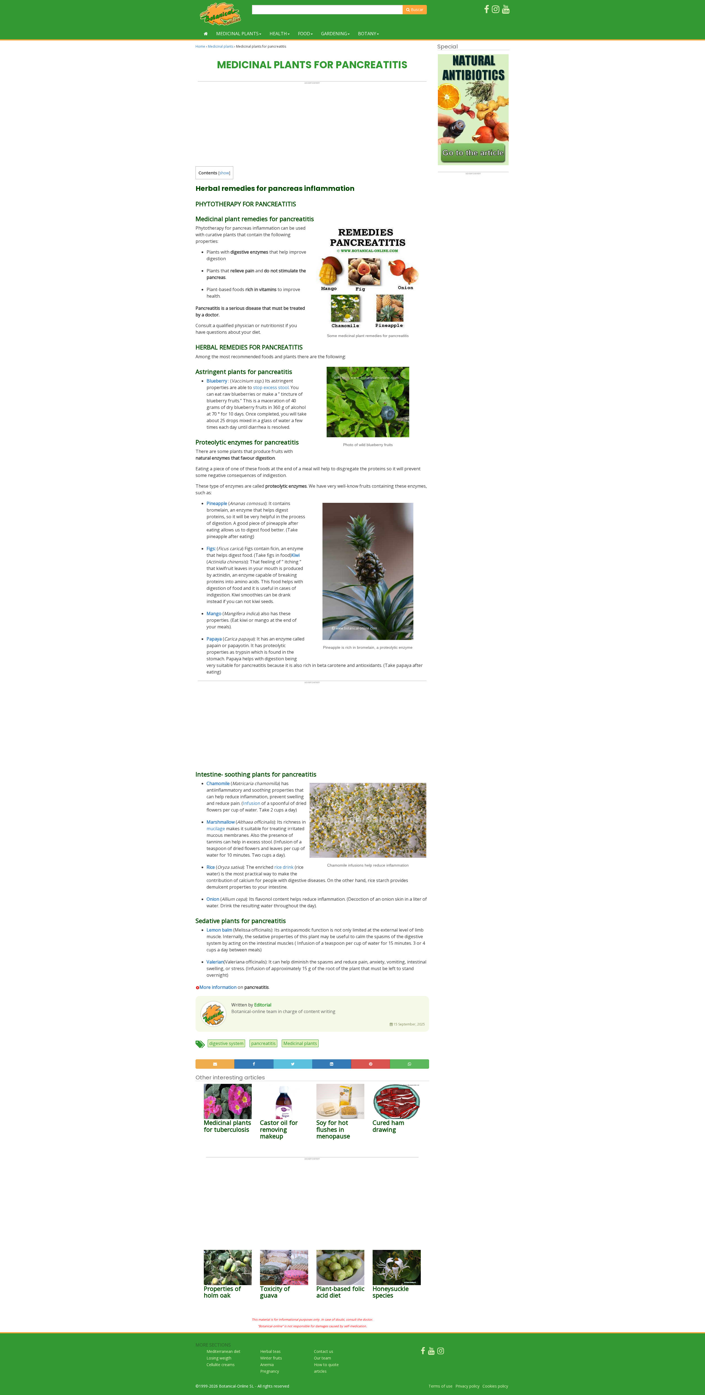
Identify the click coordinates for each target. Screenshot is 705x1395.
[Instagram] (440, 1352)
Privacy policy (467, 1386)
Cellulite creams (221, 1364)
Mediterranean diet (223, 1351)
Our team (322, 1358)
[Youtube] (431, 1352)
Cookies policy (495, 1386)
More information (218, 987)
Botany (367, 34)
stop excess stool (271, 387)
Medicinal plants (237, 34)
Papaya (214, 639)
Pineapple (217, 503)
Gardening (334, 34)
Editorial (262, 1005)
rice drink (284, 867)
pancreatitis (263, 1043)
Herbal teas (270, 1351)
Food (304, 34)
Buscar (416, 9)
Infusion (251, 803)
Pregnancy (269, 1371)
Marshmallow (221, 822)
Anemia (267, 1364)
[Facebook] (423, 1352)
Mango (214, 613)
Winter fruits (271, 1358)
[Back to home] (206, 33)
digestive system (226, 1043)
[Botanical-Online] (222, 14)
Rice (211, 867)
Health (278, 34)
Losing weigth (219, 1358)
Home (200, 46)
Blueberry (217, 381)
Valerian (215, 962)
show (224, 172)
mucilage (216, 829)
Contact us (323, 1351)
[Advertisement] (312, 122)
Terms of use (440, 1386)
